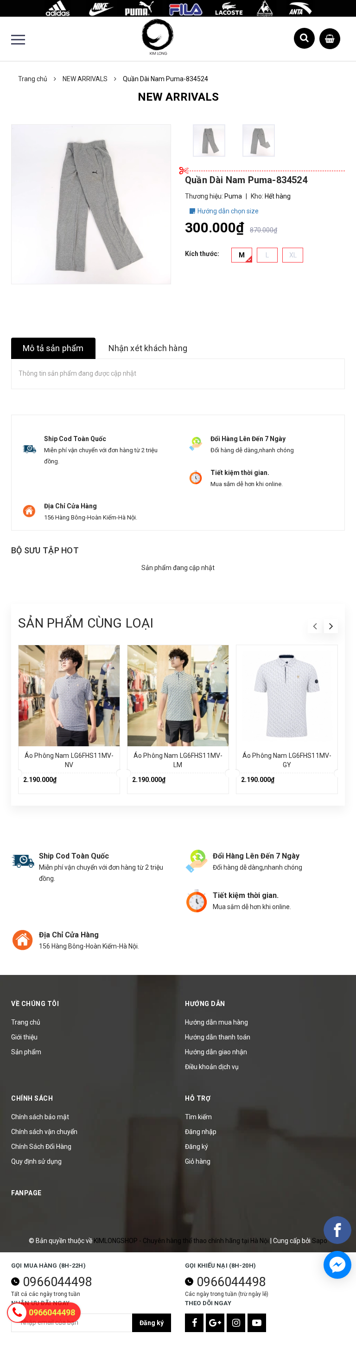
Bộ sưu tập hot (45, 550)
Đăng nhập (200, 1131)
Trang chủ (25, 1022)
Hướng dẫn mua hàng (216, 1022)
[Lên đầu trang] (332, 1315)
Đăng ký (196, 1146)
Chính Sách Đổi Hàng (41, 1146)
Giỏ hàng (197, 1161)
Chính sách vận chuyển (44, 1131)
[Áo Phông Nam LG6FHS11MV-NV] (69, 695)
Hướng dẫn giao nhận (216, 1052)
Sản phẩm (26, 1052)
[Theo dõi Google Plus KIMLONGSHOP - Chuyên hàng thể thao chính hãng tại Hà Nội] (215, 1323)
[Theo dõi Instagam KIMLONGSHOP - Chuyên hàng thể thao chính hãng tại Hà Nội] (236, 1323)
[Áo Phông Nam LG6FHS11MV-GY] (286, 695)
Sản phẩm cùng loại (85, 623)
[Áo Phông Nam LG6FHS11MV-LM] (178, 695)
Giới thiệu (24, 1037)
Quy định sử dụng (36, 1161)
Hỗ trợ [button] (197, 1098)
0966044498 (57, 1282)
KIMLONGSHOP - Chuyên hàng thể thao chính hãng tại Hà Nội (182, 1240)
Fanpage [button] (26, 1193)
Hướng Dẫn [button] (205, 1003)
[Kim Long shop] (178, 8)
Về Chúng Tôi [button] (35, 1003)
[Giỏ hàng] (329, 36)
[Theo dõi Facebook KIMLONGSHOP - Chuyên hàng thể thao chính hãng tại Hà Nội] (194, 1323)
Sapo (319, 1240)
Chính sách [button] (32, 1098)
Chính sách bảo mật (40, 1117)
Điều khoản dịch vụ (212, 1066)
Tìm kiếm (198, 1117)
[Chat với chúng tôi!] (337, 1265)
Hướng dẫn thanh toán (217, 1037)
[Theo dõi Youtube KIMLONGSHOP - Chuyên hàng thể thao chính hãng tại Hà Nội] (257, 1323)
